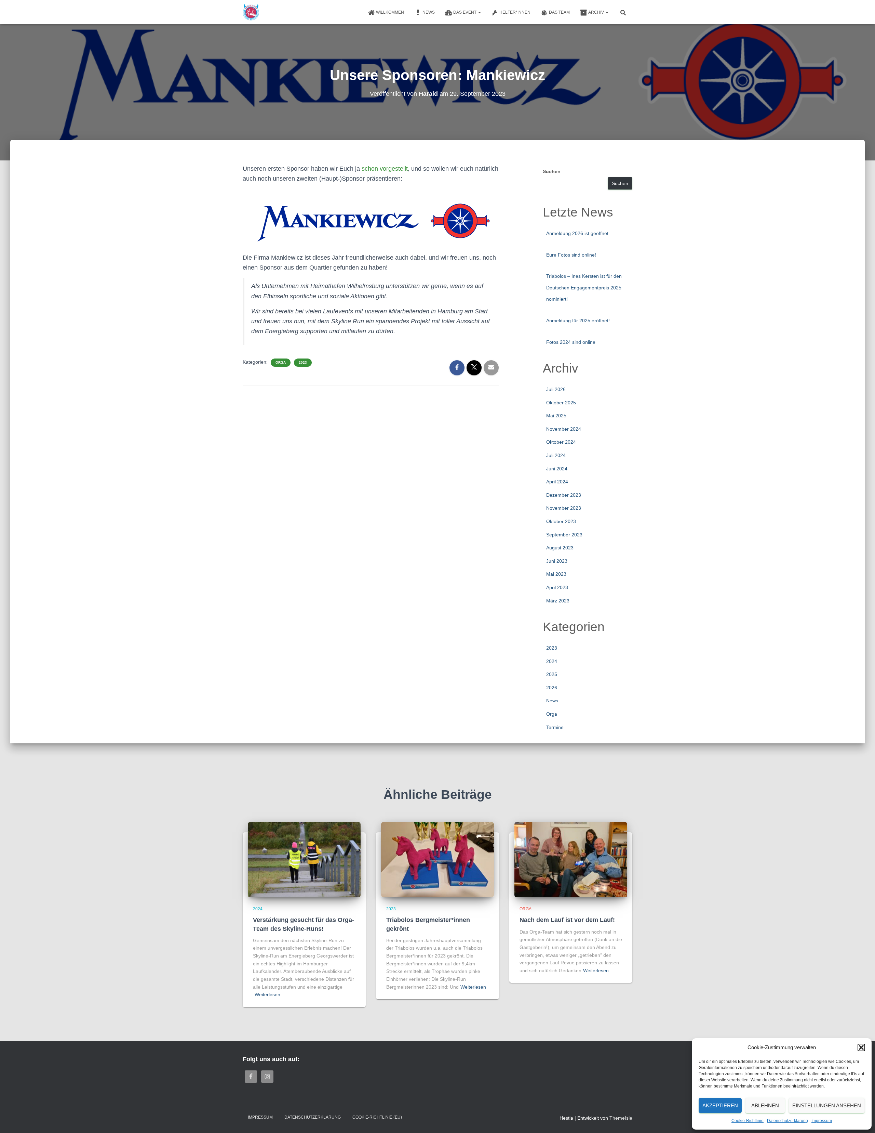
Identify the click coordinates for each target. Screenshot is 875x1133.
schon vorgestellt (385, 168)
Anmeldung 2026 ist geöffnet (577, 233)
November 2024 (563, 429)
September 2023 (564, 534)
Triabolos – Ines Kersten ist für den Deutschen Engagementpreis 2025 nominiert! (584, 287)
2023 (303, 362)
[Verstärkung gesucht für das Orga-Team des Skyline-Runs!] (304, 859)
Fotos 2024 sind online (570, 342)
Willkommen (390, 12)
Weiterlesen (267, 994)
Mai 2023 (556, 574)
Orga (280, 362)
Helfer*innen (514, 12)
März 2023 (557, 600)
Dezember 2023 (563, 495)
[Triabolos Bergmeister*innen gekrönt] (437, 859)
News (428, 12)
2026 (551, 687)
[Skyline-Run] (251, 12)
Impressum (821, 1120)
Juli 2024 (556, 455)
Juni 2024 (556, 468)
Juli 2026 (556, 389)
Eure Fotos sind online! (571, 255)
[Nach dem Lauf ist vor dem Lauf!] (570, 859)
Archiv (596, 12)
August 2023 (560, 547)
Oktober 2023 (561, 521)
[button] (861, 1047)
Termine (555, 727)
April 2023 (557, 587)
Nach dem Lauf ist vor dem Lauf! (567, 919)
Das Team (559, 12)
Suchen (552, 171)
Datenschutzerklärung (787, 1120)
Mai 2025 (556, 415)
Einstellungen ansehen (826, 1105)
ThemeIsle (620, 1118)
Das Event (465, 12)
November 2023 (563, 508)
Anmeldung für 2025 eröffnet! (578, 320)
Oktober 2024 (561, 442)
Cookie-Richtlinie (747, 1120)
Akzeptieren (720, 1105)
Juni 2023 (556, 561)
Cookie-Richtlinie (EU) (377, 1117)
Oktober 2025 (561, 402)
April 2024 (557, 481)
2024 (551, 661)
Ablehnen (765, 1105)
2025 (551, 674)
